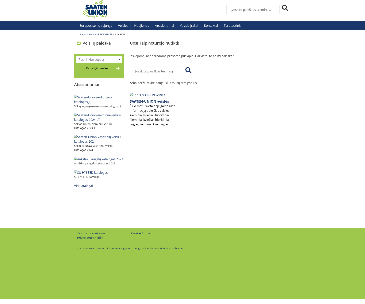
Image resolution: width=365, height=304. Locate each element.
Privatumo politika (90, 238)
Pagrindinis (86, 34)
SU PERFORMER (103, 34)
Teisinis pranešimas (91, 233)
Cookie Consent (142, 233)
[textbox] (99, 59)
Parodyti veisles (97, 68)
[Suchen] (187, 71)
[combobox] (99, 59)
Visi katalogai (83, 186)
